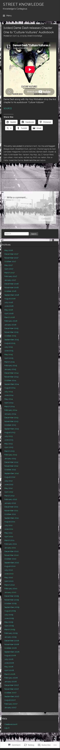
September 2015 (11, 339)
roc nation (42, 157)
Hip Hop (41, 146)
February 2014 (10, 410)
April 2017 (8, 269)
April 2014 (8, 403)
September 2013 (11, 429)
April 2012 (8, 492)
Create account (10, 724)
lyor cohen (8, 157)
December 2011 (11, 507)
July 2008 (8, 659)
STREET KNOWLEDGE (23, 4)
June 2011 (8, 529)
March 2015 (9, 362)
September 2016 (11, 295)
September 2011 (11, 518)
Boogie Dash (9, 149)
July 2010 (8, 570)
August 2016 (10, 299)
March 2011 (9, 540)
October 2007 (10, 693)
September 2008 (11, 652)
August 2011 (9, 522)
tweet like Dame (16, 160)
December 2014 (11, 373)
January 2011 (10, 548)
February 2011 (10, 544)
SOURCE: (8, 108)
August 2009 (10, 611)
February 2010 (10, 588)
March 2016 (9, 317)
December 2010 (11, 551)
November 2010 (11, 555)
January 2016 (10, 325)
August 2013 (9, 432)
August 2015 (9, 343)
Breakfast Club (21, 149)
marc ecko (18, 157)
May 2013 (8, 444)
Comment (46, 218)
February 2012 (10, 499)
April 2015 (8, 358)
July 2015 (8, 347)
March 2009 (9, 629)
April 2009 (9, 626)
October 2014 (10, 380)
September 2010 (11, 563)
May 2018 (8, 250)
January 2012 (10, 503)
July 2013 (8, 436)
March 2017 (9, 273)
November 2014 (11, 377)
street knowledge (34, 36)
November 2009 (11, 600)
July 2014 (8, 392)
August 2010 (10, 566)
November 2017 (11, 258)
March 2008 (9, 674)
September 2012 (11, 473)
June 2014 (8, 395)
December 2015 (11, 328)
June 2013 (8, 440)
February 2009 (11, 633)
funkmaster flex (15, 154)
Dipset (51, 152)
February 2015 (10, 365)
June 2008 (9, 663)
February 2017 (10, 276)
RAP (35, 157)
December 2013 (11, 417)
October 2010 (10, 559)
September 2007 (11, 696)
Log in (7, 728)
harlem (26, 154)
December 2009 (11, 596)
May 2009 (8, 622)
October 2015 (10, 336)
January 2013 (10, 458)
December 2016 (11, 284)
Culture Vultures (28, 152)
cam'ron (32, 149)
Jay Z (40, 154)
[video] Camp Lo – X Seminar (14, 170)
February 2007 (10, 704)
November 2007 (11, 689)
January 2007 (10, 707)
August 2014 (9, 388)
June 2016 (9, 306)
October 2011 (10, 514)
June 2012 (8, 484)
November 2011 (11, 510)
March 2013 (9, 451)
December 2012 (11, 462)
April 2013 (8, 447)
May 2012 (8, 488)
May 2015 (8, 354)
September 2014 (11, 384)
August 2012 (9, 477)
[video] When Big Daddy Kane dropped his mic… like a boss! (45, 172)
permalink (40, 160)
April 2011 (8, 536)
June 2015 (8, 351)
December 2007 (11, 685)
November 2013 (11, 421)
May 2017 (8, 265)
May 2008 (8, 667)
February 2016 (10, 321)
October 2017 (10, 261)
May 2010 (8, 577)
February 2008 (11, 678)
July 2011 (8, 525)
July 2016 (8, 302)
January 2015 (10, 369)
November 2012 (11, 466)
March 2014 (9, 406)
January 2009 (10, 637)
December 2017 (11, 254)
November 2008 (11, 644)
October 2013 (10, 425)
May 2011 (8, 533)
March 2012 (9, 496)
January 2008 (10, 681)
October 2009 (10, 603)
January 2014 (10, 414)
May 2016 (8, 310)
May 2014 (8, 399)
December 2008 (11, 641)
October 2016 (10, 291)
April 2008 (9, 670)
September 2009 (11, 607)
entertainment (31, 146)
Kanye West (48, 154)
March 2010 (9, 585)
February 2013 (10, 455)
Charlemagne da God (46, 149)
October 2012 (10, 470)
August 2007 (10, 700)
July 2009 (8, 615)
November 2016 (11, 287)
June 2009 (9, 618)
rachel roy (28, 157)
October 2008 (10, 648)
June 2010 (9, 574)
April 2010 (9, 581)
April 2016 (9, 313)
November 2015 (11, 332)
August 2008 (10, 655)
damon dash (41, 152)
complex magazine (12, 152)
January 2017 (10, 280)
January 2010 (10, 592)
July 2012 (8, 481)
